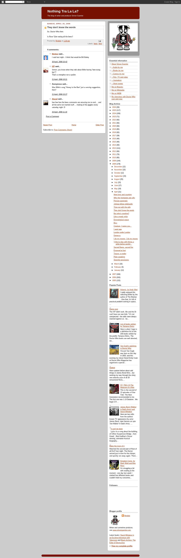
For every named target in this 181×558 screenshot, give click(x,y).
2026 (114, 107)
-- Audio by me (117, 67)
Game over (113, 309)
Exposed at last (120, 250)
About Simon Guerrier (120, 64)
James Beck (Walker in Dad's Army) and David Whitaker (128, 409)
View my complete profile (121, 546)
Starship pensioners (121, 260)
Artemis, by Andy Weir (129, 290)
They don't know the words (124, 210)
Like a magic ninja (121, 217)
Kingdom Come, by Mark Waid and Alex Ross (128, 463)
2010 (114, 158)
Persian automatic (121, 201)
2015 (114, 142)
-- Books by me (117, 71)
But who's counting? (121, 214)
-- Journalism (117, 80)
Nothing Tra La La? (63, 11)
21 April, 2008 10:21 (59, 79)
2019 (114, 129)
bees (96, 44)
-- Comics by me (118, 74)
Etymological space (121, 220)
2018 (114, 132)
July (116, 182)
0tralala (127, 516)
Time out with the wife (122, 207)
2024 (114, 113)
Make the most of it (116, 446)
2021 (114, 123)
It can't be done (117, 429)
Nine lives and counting (123, 195)
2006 (114, 277)
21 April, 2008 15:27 (59, 94)
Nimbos (55, 54)
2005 (114, 280)
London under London (122, 232)
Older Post (100, 125)
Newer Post (47, 125)
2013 (114, 148)
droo (100, 44)
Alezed (55, 99)
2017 (114, 136)
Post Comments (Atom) (63, 130)
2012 (114, 151)
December (118, 167)
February (118, 267)
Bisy (115, 223)
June (116, 185)
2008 (114, 164)
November (118, 170)
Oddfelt (112, 368)
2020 (114, 126)
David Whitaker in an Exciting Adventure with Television (121, 537)
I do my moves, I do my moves (126, 239)
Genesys (117, 235)
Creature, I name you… (123, 226)
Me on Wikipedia (118, 90)
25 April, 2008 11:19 (59, 112)
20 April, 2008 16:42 (59, 62)
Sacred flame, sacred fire (123, 247)
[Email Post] (99, 41)
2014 (114, 145)
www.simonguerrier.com (122, 530)
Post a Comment (52, 116)
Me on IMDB (116, 93)
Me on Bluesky (117, 87)
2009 (114, 161)
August (117, 179)
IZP (53, 66)
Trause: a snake (120, 254)
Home (74, 125)
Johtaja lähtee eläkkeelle (123, 204)
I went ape (118, 229)
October (117, 173)
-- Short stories (117, 84)
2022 (114, 120)
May (116, 189)
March (117, 264)
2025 (114, 110)
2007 (114, 274)
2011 (114, 154)
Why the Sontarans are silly (124, 198)
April (116, 192)
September (118, 176)
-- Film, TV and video (120, 77)
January (117, 270)
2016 (114, 139)
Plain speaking (119, 257)
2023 (114, 117)
